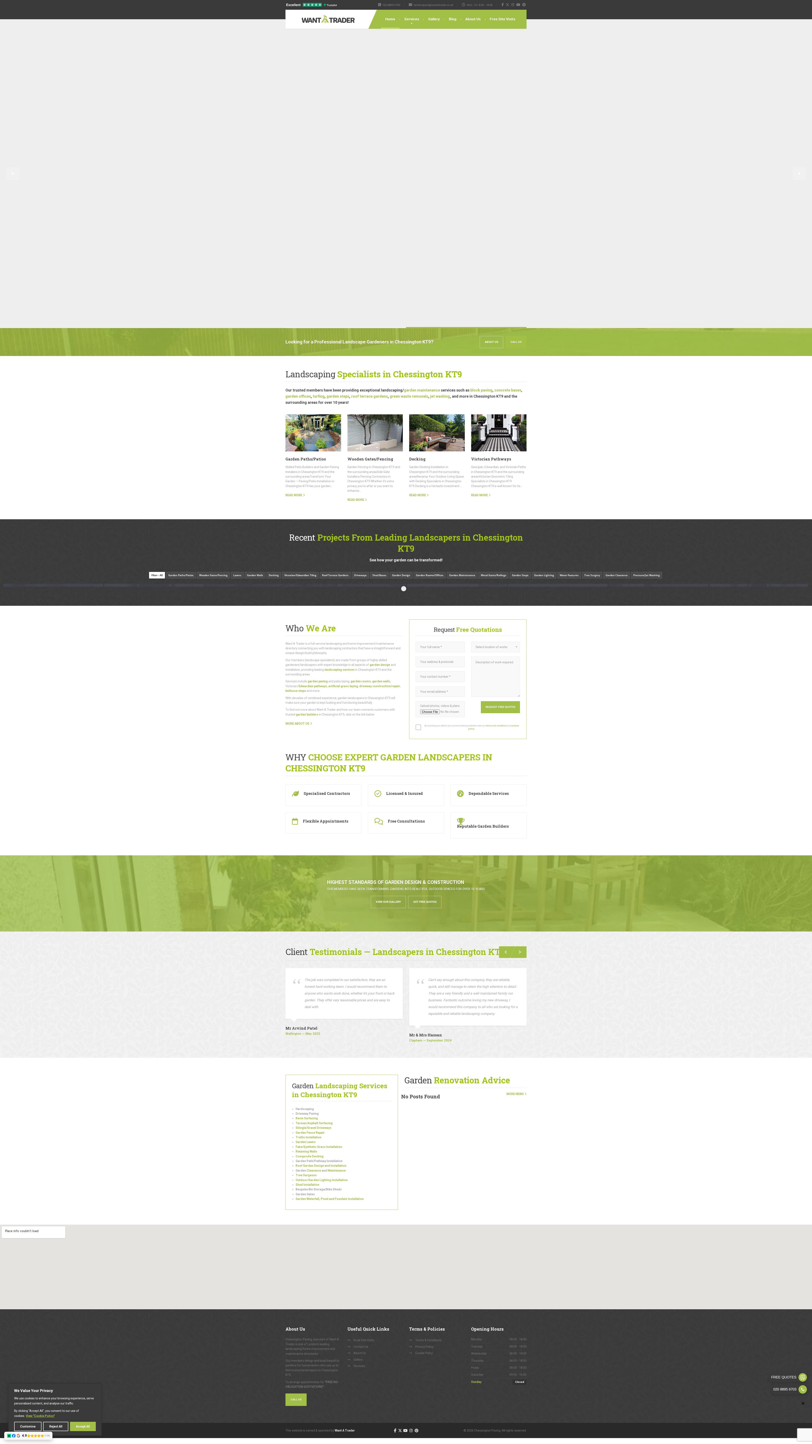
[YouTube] (518, 4)
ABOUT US (491, 341)
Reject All (55, 1426)
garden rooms (361, 681)
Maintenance (337, 1170)
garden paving (318, 681)
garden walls (381, 681)
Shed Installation (307, 1184)
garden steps (337, 396)
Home (390, 19)
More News (515, 1094)
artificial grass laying (343, 686)
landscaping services (340, 669)
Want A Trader (345, 1430)
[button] (12, 173)
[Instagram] (513, 4)
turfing (319, 396)
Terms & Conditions (428, 1340)
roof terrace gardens (369, 396)
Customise (28, 1426)
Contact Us (361, 1346)
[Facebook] (503, 4)
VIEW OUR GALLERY (388, 901)
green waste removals (409, 396)
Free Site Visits (502, 19)
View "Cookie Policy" (40, 1416)
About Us (473, 19)
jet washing (440, 396)
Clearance (313, 1170)
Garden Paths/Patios (305, 459)
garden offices (298, 396)
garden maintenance (422, 390)
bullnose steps (295, 690)
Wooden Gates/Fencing (370, 459)
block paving (481, 390)
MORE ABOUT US (297, 723)
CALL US (515, 341)
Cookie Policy (424, 1353)
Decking (417, 459)
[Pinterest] (524, 4)
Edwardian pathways (313, 686)
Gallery (434, 19)
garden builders (307, 714)
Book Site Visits (364, 1340)
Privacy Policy (424, 1346)
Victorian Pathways (491, 459)
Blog (452, 19)
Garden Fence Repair (310, 1132)
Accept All (83, 1426)
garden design (380, 664)
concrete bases (507, 390)
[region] (55, 1410)
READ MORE (293, 495)
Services (411, 19)
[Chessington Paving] (315, 16)
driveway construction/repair (379, 686)
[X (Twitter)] (507, 4)
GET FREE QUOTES (424, 901)
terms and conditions (496, 725)
